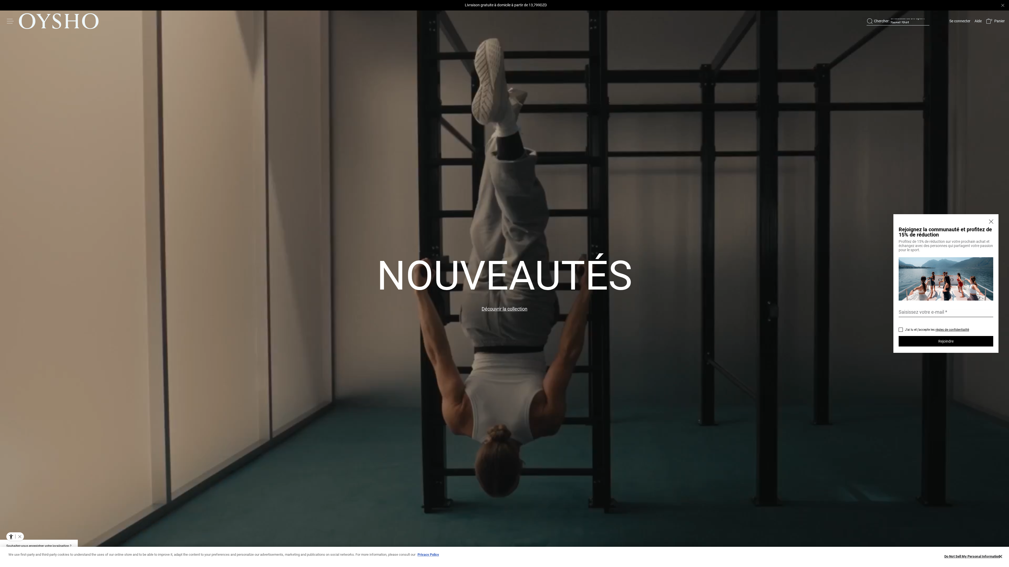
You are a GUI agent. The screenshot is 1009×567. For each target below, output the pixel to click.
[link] (959, 21)
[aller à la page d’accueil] (59, 21)
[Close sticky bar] (1002, 5)
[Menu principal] (10, 21)
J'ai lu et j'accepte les (937, 330)
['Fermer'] (993, 219)
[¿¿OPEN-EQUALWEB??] (15, 536)
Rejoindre (946, 341)
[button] (995, 21)
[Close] (1000, 556)
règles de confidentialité (952, 330)
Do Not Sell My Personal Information (972, 556)
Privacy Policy (428, 554)
